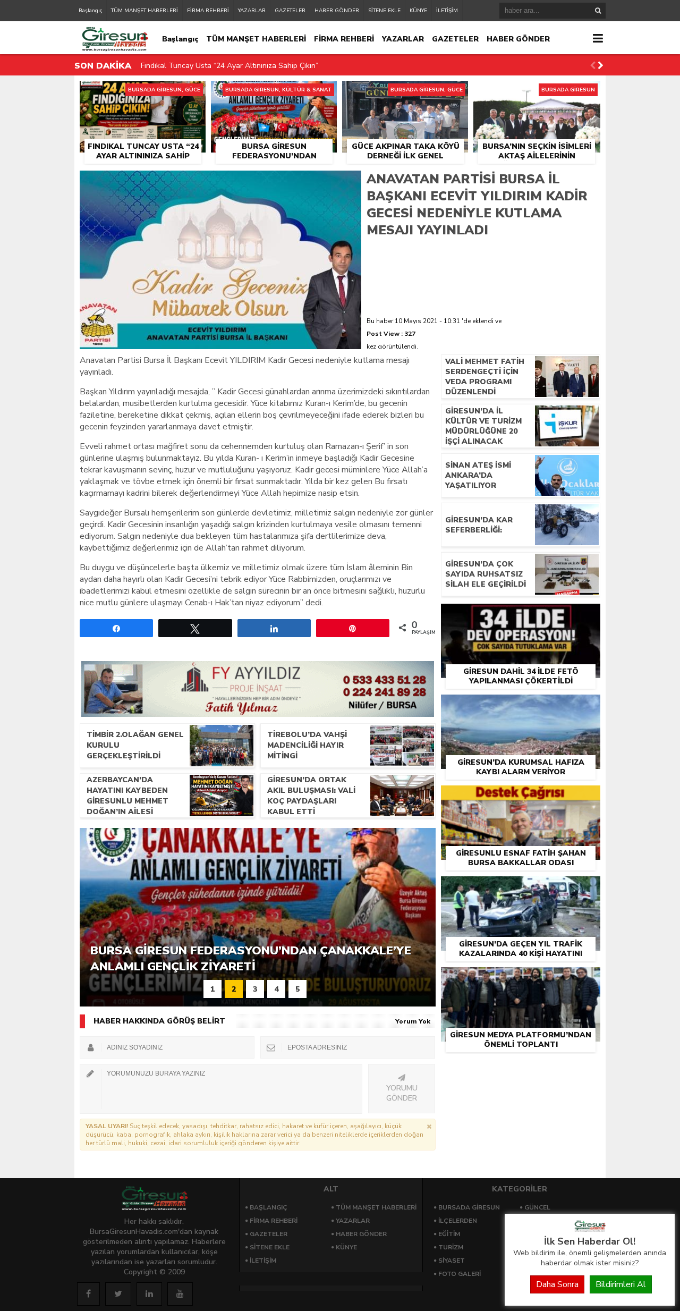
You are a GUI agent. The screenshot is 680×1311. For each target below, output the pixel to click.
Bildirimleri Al (621, 1284)
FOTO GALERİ (459, 1274)
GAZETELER (290, 10)
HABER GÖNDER (336, 10)
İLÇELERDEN (457, 1220)
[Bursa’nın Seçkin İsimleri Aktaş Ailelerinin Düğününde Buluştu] (536, 93)
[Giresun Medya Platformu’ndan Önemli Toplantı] (520, 979)
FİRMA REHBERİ (208, 10)
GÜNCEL (537, 1207)
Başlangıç (90, 10)
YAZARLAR (252, 10)
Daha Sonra (557, 1284)
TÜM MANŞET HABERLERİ (144, 10)
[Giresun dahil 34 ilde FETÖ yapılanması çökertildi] (520, 616)
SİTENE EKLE (384, 10)
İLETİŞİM (447, 10)
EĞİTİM (449, 1234)
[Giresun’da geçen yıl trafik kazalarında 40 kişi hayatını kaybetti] (520, 888)
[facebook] (88, 1294)
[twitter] (118, 1294)
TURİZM (450, 1247)
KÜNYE (418, 10)
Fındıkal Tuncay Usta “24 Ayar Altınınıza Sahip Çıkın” (229, 66)
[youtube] (180, 1294)
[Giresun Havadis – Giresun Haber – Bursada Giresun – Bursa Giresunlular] (589, 1229)
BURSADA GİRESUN (469, 1207)
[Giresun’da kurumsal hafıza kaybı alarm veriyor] (520, 707)
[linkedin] (149, 1294)
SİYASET (451, 1260)
